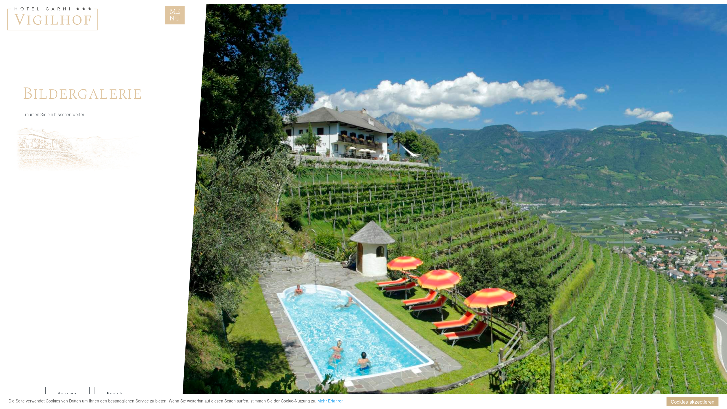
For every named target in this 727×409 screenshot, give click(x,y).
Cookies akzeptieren (692, 401)
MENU (177, 15)
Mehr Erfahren (330, 401)
